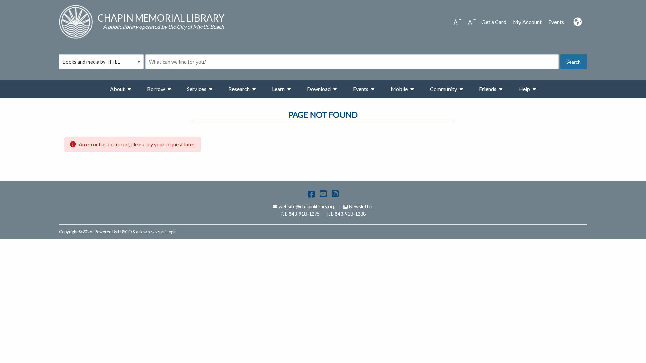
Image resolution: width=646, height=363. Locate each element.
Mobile (399, 89)
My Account (527, 21)
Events (556, 21)
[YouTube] (323, 193)
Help (524, 89)
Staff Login (167, 231)
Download (319, 89)
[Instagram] (335, 193)
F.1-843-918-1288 (346, 214)
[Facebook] (311, 193)
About (117, 89)
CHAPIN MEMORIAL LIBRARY (161, 18)
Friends (487, 89)
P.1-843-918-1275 (300, 214)
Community (443, 89)
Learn (278, 89)
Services (196, 89)
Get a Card (493, 21)
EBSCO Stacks (131, 231)
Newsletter (361, 206)
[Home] (76, 22)
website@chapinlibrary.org (307, 206)
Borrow (156, 89)
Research (239, 89)
